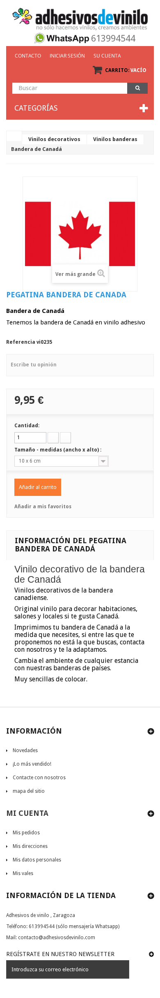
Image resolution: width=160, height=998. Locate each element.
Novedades (25, 750)
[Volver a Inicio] (14, 136)
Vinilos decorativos (54, 139)
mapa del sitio (29, 791)
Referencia (20, 342)
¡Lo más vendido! (32, 764)
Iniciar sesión (67, 55)
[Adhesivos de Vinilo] (80, 16)
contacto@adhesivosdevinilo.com (56, 937)
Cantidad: (26, 425)
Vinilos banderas (115, 139)
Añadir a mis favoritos (42, 506)
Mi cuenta (27, 813)
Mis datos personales (37, 860)
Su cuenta (107, 55)
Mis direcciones (30, 846)
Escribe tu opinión (34, 365)
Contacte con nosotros (39, 777)
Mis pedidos (26, 833)
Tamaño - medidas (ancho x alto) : (58, 450)
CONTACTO (28, 55)
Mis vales (23, 873)
